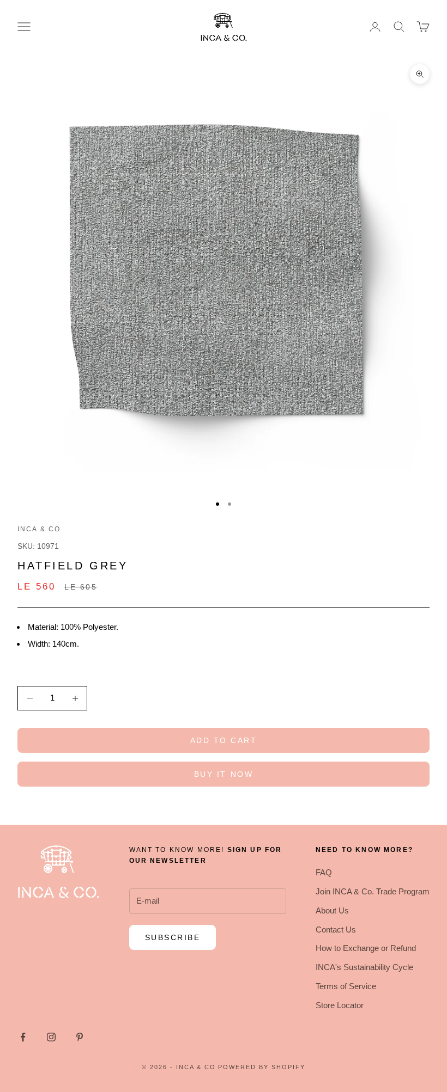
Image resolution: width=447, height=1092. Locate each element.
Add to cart (223, 740)
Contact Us (336, 929)
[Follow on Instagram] (51, 1037)
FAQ (324, 872)
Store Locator (340, 1005)
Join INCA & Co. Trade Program (373, 891)
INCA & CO (39, 529)
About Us (332, 910)
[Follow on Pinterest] (79, 1037)
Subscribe (173, 937)
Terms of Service (346, 986)
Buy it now (223, 774)
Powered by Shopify (261, 1067)
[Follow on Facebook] (22, 1037)
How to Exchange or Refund (366, 948)
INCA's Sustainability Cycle (364, 967)
